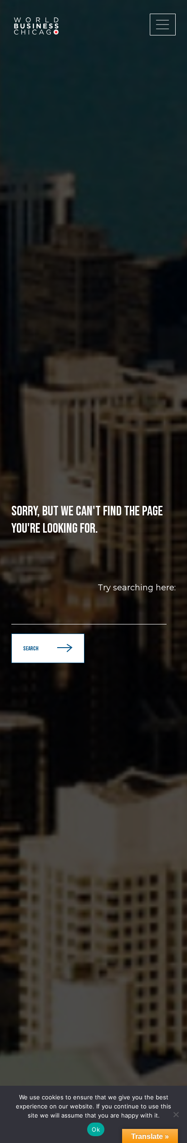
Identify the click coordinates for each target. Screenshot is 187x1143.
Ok (96, 1129)
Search (31, 648)
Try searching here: (137, 588)
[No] (175, 1114)
